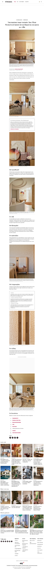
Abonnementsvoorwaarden (33, 565)
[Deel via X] (17, 438)
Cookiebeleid (9, 565)
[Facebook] (3, 541)
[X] (11, 541)
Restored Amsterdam (16, 422)
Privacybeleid (13, 565)
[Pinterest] (9, 541)
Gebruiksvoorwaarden (25, 565)
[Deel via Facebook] (15, 438)
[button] (19, 565)
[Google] (1, 541)
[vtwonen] (8, 1)
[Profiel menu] (39, 1)
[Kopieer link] (10, 438)
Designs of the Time (16, 420)
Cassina (14, 430)
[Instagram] (5, 541)
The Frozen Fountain (16, 432)
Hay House (14, 426)
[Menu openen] (2, 1)
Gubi (13, 424)
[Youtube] (7, 541)
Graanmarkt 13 (15, 418)
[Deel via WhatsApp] (12, 438)
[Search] (41, 1)
